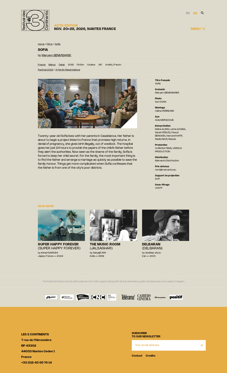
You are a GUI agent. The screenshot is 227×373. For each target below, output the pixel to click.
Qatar (62, 65)
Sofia (57, 44)
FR (188, 13)
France (42, 65)
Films (50, 44)
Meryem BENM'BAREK (56, 55)
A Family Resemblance (68, 70)
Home (41, 44)
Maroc (52, 65)
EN (195, 13)
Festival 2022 (45, 70)
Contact (137, 356)
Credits (150, 356)
